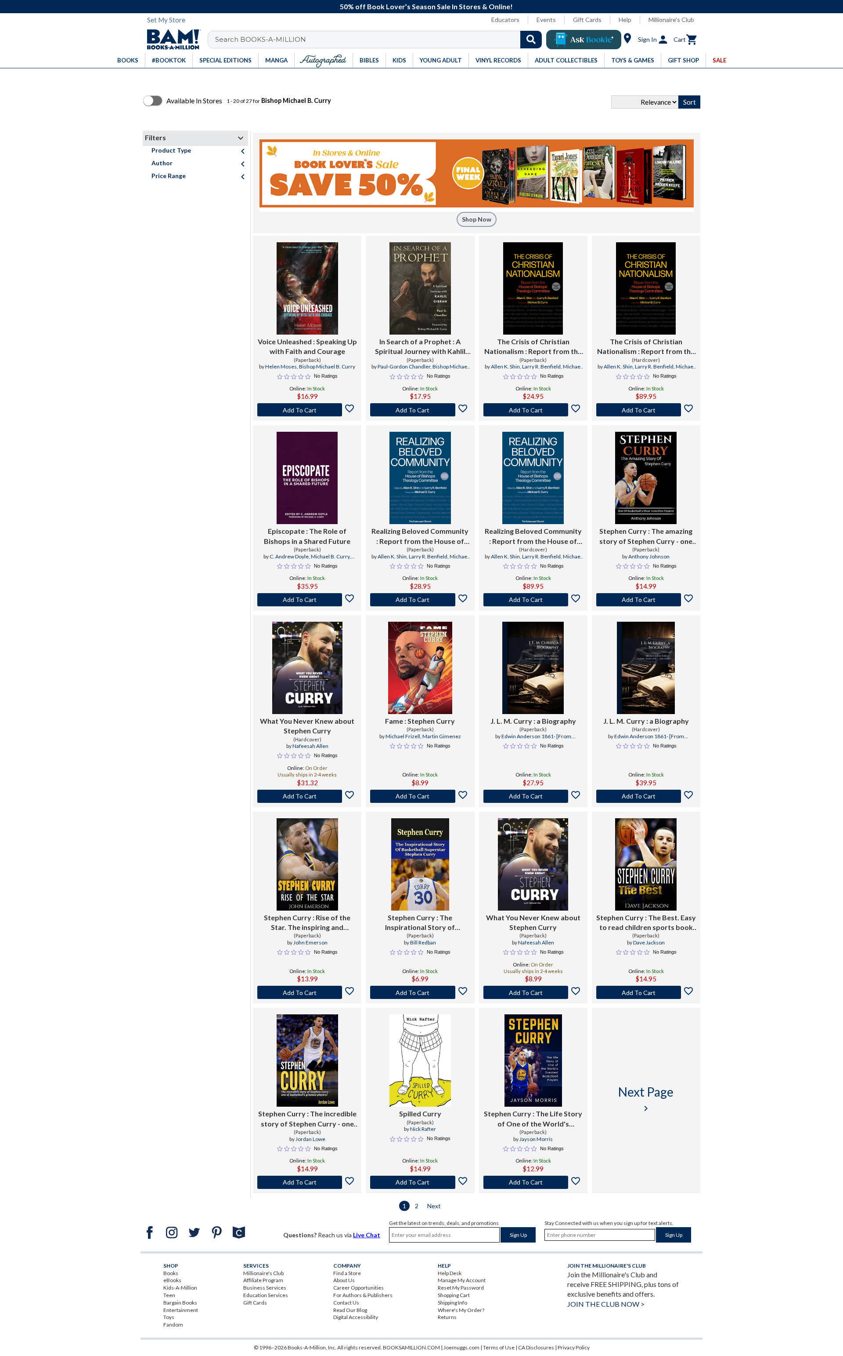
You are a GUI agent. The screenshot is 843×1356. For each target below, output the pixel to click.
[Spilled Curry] (420, 1060)
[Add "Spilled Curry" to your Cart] (420, 1182)
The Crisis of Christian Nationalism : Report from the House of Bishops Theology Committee (533, 347)
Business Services (264, 1287)
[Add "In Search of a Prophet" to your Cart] (420, 409)
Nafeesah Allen (310, 746)
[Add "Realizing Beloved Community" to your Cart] (420, 599)
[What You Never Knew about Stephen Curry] (307, 668)
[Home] (170, 39)
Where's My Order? (461, 1310)
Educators (505, 19)
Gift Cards (587, 19)
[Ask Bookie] (583, 39)
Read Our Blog (350, 1310)
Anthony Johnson (649, 556)
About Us (344, 1280)
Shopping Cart (454, 1295)
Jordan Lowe (310, 1139)
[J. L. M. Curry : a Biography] (533, 668)
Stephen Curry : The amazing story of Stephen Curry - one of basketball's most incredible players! (645, 536)
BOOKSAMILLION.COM (411, 1347)
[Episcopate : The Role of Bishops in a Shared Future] (307, 478)
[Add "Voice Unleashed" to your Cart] (307, 409)
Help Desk (449, 1273)
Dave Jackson (649, 942)
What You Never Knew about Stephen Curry (307, 726)
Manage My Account (462, 1280)
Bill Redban (423, 942)
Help (625, 19)
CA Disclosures (536, 1347)
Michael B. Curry (330, 556)
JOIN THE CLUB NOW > (606, 1304)
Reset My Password (461, 1287)
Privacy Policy (574, 1347)
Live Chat (366, 1235)
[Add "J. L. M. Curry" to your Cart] (533, 796)
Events (546, 19)
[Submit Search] (531, 39)
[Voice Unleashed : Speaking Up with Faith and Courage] (307, 288)
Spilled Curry (420, 1113)
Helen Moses (281, 366)
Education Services (265, 1295)
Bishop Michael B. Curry (327, 366)
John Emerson (310, 942)
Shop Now (476, 219)
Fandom (173, 1324)
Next (434, 1206)
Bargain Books (180, 1302)
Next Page (646, 1099)
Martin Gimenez (441, 736)
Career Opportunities (358, 1287)
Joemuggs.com (461, 1347)
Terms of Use (499, 1347)
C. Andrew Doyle (289, 556)
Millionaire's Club (671, 19)
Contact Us (346, 1302)
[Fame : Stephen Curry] (420, 668)
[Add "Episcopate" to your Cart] (307, 599)
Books (170, 1273)
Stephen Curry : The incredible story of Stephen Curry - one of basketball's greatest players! (307, 1119)
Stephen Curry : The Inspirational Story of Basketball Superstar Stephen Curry (420, 923)
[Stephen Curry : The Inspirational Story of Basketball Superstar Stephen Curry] (420, 864)
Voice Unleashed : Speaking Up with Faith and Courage (307, 346)
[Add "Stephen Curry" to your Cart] (646, 599)
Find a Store (347, 1273)
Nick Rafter (423, 1129)
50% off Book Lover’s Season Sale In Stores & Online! (426, 6)
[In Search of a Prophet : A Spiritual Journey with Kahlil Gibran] (420, 288)
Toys (168, 1317)
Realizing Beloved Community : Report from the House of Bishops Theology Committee (420, 536)
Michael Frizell (402, 736)
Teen (169, 1295)
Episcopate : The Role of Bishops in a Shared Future (307, 536)
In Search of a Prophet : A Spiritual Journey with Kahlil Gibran (420, 347)
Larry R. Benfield (541, 366)
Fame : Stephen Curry (420, 721)
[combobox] (380, 39)
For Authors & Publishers (363, 1295)
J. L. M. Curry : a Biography (533, 721)
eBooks (172, 1280)
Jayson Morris (536, 1139)
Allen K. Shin (505, 366)
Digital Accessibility (355, 1317)
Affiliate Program (263, 1280)
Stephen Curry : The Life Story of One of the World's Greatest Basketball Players (533, 1119)
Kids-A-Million (180, 1287)
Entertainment (180, 1310)
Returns (447, 1317)
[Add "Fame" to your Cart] (420, 796)
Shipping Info (452, 1302)
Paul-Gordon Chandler (404, 366)
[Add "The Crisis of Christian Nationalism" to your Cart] (533, 409)
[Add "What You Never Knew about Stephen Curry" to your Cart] (307, 796)
